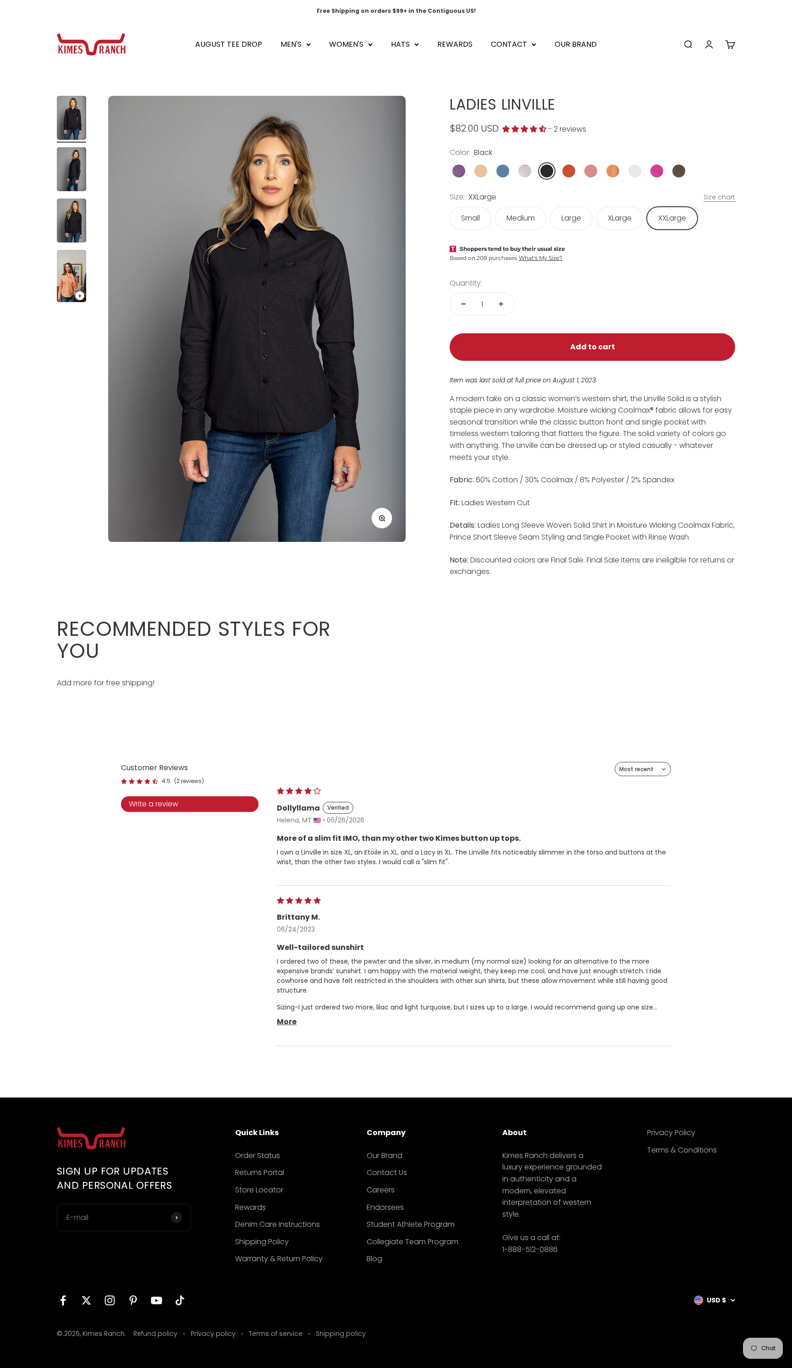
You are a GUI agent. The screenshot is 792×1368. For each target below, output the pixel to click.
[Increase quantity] (501, 304)
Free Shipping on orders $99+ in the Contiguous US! (396, 11)
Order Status (257, 1155)
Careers (381, 1190)
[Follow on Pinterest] (133, 1300)
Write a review (153, 804)
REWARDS (455, 44)
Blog (374, 1258)
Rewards (250, 1207)
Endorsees (385, 1207)
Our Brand (384, 1155)
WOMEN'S (346, 44)
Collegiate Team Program (412, 1241)
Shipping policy (341, 1333)
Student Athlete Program (411, 1224)
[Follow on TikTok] (180, 1300)
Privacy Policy (671, 1132)
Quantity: (466, 283)
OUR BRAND (576, 44)
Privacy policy (213, 1333)
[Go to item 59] (71, 277)
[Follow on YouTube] (156, 1300)
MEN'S (291, 44)
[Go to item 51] (71, 119)
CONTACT (509, 44)
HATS (400, 44)
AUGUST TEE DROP (228, 44)
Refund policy (155, 1333)
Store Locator (259, 1190)
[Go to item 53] (71, 222)
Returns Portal (259, 1172)
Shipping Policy (262, 1241)
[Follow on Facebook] (63, 1300)
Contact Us (387, 1172)
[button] (525, 129)
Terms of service (275, 1333)
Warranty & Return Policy (279, 1258)
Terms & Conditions (682, 1150)
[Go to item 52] (71, 170)
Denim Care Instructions (277, 1224)
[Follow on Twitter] (86, 1300)
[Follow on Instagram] (110, 1300)
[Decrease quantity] (463, 304)
